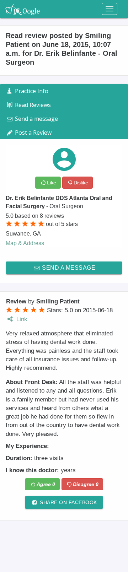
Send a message (68, 268)
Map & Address (25, 243)
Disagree (85, 484)
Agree (46, 484)
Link (21, 319)
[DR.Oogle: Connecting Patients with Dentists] (22, 9)
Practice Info (31, 91)
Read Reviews (32, 105)
